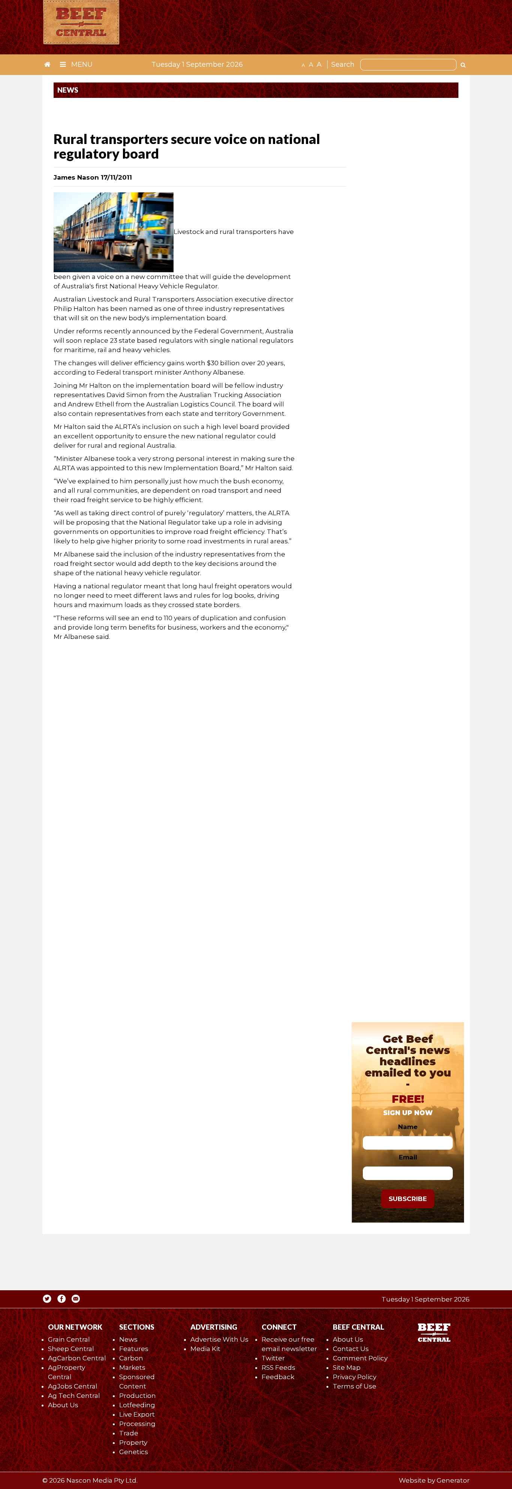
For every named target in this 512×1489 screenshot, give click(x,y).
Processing (137, 1424)
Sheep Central (71, 1349)
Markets (132, 1367)
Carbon (131, 1358)
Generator (453, 1480)
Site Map (347, 1367)
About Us (63, 1405)
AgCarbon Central (77, 1358)
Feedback (278, 1377)
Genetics (133, 1452)
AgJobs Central (72, 1386)
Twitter (273, 1358)
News (128, 1339)
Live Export (137, 1414)
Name (408, 1127)
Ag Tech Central (74, 1395)
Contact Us (351, 1349)
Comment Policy (360, 1358)
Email (408, 1157)
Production (137, 1395)
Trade (128, 1433)
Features (133, 1349)
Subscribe (408, 1199)
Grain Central (69, 1339)
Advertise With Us (219, 1339)
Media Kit (205, 1349)
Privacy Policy (354, 1377)
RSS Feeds (278, 1367)
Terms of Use (354, 1386)
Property (133, 1442)
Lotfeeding (137, 1405)
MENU (81, 64)
